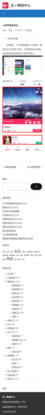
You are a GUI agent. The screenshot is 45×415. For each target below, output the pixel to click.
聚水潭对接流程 (9, 230)
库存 (21, 255)
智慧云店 (16, 367)
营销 (9, 258)
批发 (9, 347)
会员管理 (16, 297)
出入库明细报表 (33, 166)
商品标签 (5, 255)
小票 (17, 255)
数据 (39, 255)
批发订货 (16, 351)
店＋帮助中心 (20, 5)
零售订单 (16, 293)
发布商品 (37, 252)
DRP (9, 324)
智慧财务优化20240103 (12, 218)
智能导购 (16, 336)
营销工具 (16, 312)
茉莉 (10, 30)
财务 (19, 259)
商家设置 (16, 285)
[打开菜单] (3, 13)
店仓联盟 (27, 255)
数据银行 (16, 304)
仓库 (7, 252)
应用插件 (11, 355)
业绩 (3, 252)
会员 (17, 251)
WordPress (8, 411)
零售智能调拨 (10, 166)
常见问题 (11, 374)
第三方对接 (12, 371)
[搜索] (36, 186)
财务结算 (16, 301)
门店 (23, 259)
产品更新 (28, 30)
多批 (14, 363)
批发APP (15, 343)
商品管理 (12, 255)
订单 (15, 259)
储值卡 (24, 252)
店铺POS (11, 320)
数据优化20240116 (10, 207)
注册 (3, 259)
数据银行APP (17, 339)
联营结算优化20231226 (12, 226)
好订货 (15, 359)
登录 (4, 388)
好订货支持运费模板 (11, 211)
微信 (32, 255)
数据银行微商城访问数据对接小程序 (17, 238)
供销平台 (16, 308)
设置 (14, 316)
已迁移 (10, 273)
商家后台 (11, 281)
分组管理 (30, 252)
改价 (36, 255)
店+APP (10, 332)
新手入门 (11, 378)
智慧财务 (11, 328)
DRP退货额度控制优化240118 (14, 203)
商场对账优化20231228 (12, 222)
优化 (11, 252)
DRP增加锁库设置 (10, 234)
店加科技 (5, 407)
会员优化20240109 (10, 215)
